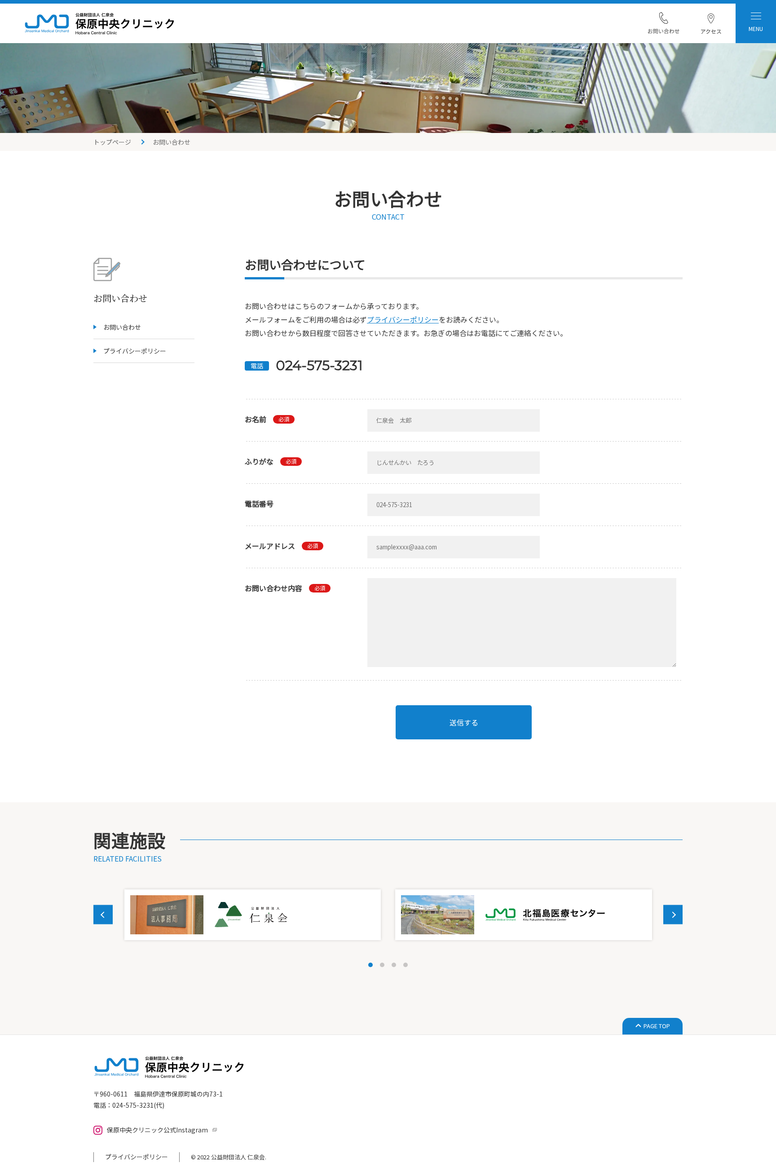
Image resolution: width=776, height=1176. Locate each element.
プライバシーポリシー (134, 350)
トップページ (112, 141)
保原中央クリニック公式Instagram (157, 1129)
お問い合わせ (122, 327)
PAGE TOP (657, 1025)
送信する (464, 722)
